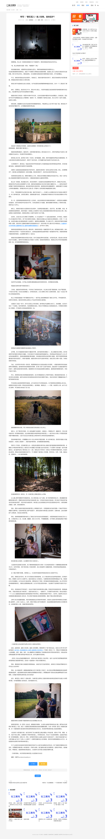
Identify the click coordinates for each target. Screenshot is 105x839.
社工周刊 (11, 5)
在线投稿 (45, 834)
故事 (87, 5)
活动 (92, 5)
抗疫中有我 (26, 819)
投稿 (77, 2)
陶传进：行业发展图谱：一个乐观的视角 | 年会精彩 (54, 782)
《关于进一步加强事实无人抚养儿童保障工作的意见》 (29, 650)
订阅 (97, 2)
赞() (53, 20)
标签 (86, 2)
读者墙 (81, 2)
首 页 (73, 5)
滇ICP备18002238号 (67, 834)
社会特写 (38, 775)
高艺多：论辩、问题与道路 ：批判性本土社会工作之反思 (15, 804)
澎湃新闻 (31, 20)
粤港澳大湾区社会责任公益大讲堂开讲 (18, 782)
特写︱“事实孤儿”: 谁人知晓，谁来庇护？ (38, 17)
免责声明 (60, 834)
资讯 (78, 5)
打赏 (43, 763)
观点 (83, 5)
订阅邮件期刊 (51, 834)
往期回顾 (56, 834)
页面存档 (91, 2)
